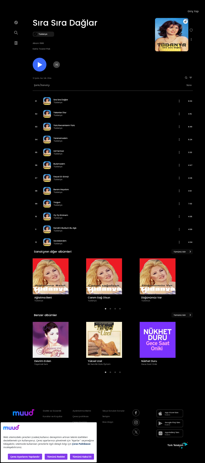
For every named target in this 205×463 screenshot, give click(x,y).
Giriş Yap (193, 11)
